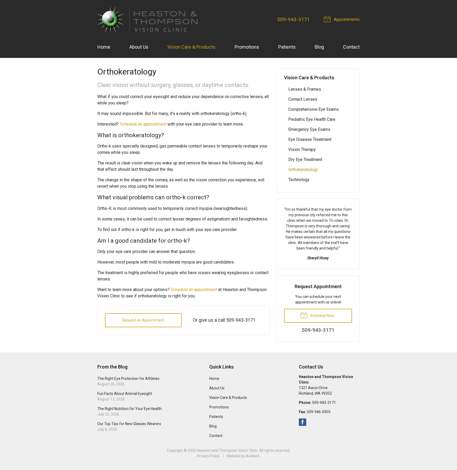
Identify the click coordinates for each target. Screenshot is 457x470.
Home (103, 47)
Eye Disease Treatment (309, 139)
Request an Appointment (143, 320)
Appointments (346, 19)
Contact (351, 47)
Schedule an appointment (143, 124)
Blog (319, 47)
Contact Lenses (302, 99)
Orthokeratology (303, 169)
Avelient (252, 456)
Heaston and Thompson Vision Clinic (227, 450)
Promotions (247, 47)
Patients (287, 47)
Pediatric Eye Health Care (311, 119)
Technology (298, 179)
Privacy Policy (208, 456)
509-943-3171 (293, 19)
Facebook (302, 422)
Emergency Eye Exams (309, 129)
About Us (138, 47)
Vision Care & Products (191, 47)
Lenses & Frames (304, 89)
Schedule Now (321, 316)
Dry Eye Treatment (305, 159)
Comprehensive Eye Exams (313, 109)
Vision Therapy (302, 149)
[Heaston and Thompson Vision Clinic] (147, 19)
